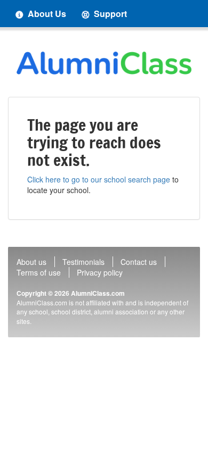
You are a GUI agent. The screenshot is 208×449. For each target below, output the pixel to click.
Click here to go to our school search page (98, 179)
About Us (46, 13)
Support (109, 13)
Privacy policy (100, 272)
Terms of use (39, 272)
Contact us (139, 261)
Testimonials (83, 261)
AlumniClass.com (98, 293)
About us (31, 261)
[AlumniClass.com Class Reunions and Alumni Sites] (104, 63)
